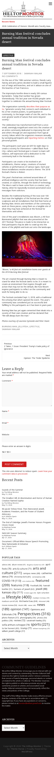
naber (32, 605)
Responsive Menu (50, 3)
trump (26, 628)
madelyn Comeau (41, 598)
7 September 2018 (11, 73)
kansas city (12, 592)
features (20, 585)
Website (5, 434)
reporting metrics (36, 138)
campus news (31, 573)
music (22, 605)
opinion (20, 609)
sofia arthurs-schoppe (16, 624)
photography (28, 617)
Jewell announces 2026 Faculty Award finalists (22, 26)
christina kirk (22, 576)
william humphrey (41, 628)
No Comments (10, 76)
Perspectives (34, 613)
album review (19, 564)
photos (42, 617)
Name (5, 411)
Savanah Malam (33, 73)
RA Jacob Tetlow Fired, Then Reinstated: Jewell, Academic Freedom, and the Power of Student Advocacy (23, 511)
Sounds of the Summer (12, 489)
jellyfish (23, 326)
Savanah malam (11, 329)
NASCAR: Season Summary (14, 533)
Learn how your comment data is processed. (27, 472)
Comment (7, 380)
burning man (9, 326)
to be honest (10, 628)
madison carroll (10, 601)
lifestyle (34, 326)
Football (36, 585)
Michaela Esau (28, 601)
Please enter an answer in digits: (16, 446)
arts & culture (22, 568)
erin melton (28, 581)
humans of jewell (24, 589)
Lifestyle (8, 55)
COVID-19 (11, 581)
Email (5, 423)
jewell (41, 589)
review (19, 620)
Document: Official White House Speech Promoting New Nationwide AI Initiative (25, 542)
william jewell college (13, 631)
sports (40, 624)
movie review (9, 605)
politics (7, 620)
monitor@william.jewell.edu (30, 703)
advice (6, 564)
